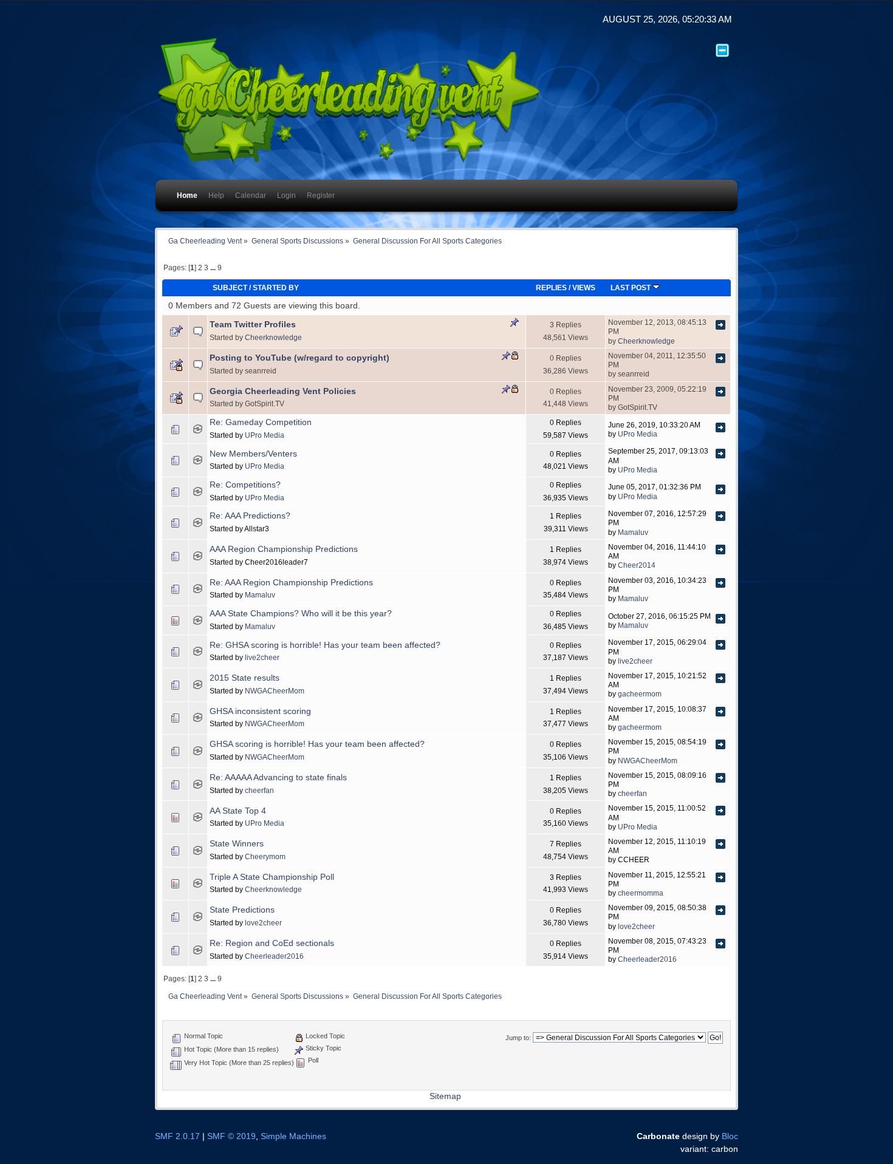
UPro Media (264, 435)
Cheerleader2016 (274, 956)
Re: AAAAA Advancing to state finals (278, 777)
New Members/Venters (253, 453)
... (213, 268)
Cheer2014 (636, 565)
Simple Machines (293, 1136)
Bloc (730, 1136)
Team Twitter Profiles (253, 324)
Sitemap (445, 1096)
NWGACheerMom (274, 691)
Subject (230, 287)
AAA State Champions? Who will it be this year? (301, 613)
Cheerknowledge (273, 337)
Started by (276, 287)
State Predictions (242, 909)
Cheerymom (265, 856)
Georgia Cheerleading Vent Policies (283, 391)
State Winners (237, 843)
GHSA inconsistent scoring (260, 711)
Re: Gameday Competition (261, 422)
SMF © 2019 (231, 1136)
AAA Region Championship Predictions (284, 549)
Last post (631, 287)
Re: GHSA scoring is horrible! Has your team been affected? (325, 645)
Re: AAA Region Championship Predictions (291, 582)
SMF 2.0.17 (177, 1136)
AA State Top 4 (238, 810)
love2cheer (263, 923)
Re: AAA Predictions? (250, 515)
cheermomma (640, 893)
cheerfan (259, 790)
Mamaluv (633, 532)
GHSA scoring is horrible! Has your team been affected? (317, 744)
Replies (551, 287)
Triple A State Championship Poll (272, 877)
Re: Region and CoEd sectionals (272, 943)
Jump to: (518, 1037)
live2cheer (262, 657)
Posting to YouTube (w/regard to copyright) (299, 357)
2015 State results (244, 677)
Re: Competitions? (245, 484)
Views (583, 287)
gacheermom (640, 694)
